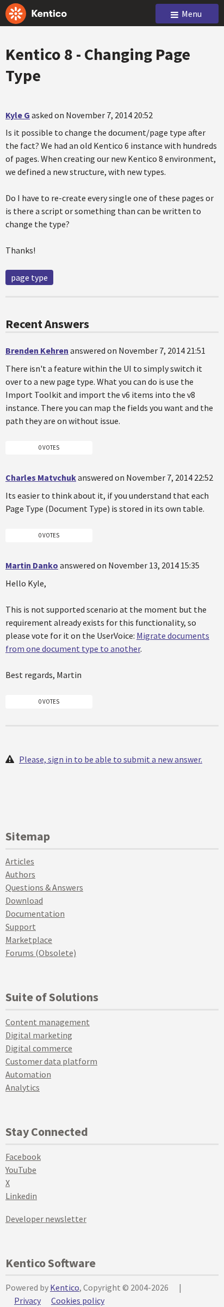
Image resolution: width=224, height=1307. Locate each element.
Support (20, 926)
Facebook (23, 1156)
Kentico (64, 1287)
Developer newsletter (45, 1218)
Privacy (27, 1300)
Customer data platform (51, 1061)
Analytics (22, 1087)
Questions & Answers (44, 887)
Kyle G (17, 115)
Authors (20, 874)
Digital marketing (38, 1035)
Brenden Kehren (37, 350)
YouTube (20, 1169)
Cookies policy (77, 1300)
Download (24, 900)
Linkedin (21, 1195)
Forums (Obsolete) (40, 952)
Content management (47, 1021)
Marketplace (28, 939)
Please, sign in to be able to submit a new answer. (110, 759)
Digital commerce (38, 1048)
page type (29, 277)
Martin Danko (31, 565)
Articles (19, 861)
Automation (28, 1074)
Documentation (35, 913)
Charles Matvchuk (40, 477)
